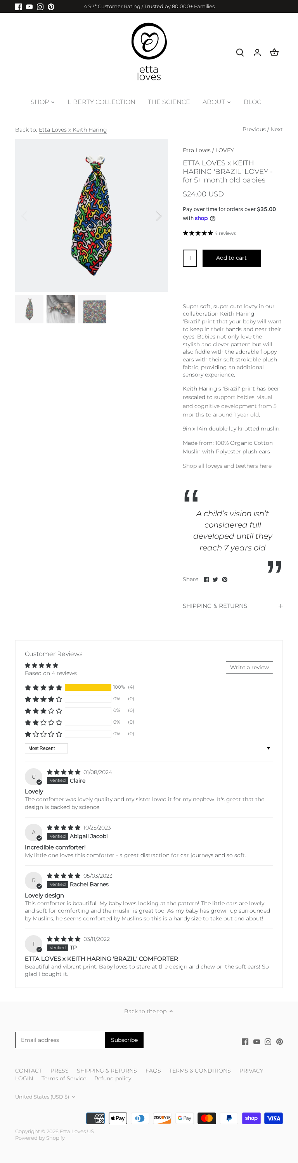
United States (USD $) (42, 1097)
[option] (91, 215)
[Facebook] (18, 6)
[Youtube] (29, 6)
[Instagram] (40, 6)
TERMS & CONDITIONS (200, 1070)
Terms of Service (64, 1078)
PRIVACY (251, 1070)
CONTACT (28, 1070)
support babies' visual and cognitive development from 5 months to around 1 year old (230, 406)
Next (276, 129)
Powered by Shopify (40, 1138)
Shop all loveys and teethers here (227, 465)
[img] (64, 772)
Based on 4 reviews (51, 673)
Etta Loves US (77, 1131)
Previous (254, 129)
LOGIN (24, 1078)
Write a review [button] (249, 667)
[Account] (257, 52)
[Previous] (34, 215)
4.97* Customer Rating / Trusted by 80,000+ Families (149, 6)
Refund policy (112, 1078)
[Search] (240, 52)
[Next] (148, 215)
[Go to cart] (274, 52)
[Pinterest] (51, 6)
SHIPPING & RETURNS (215, 605)
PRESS (59, 1070)
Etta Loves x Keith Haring (73, 129)
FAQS (153, 1070)
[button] (43, 687)
